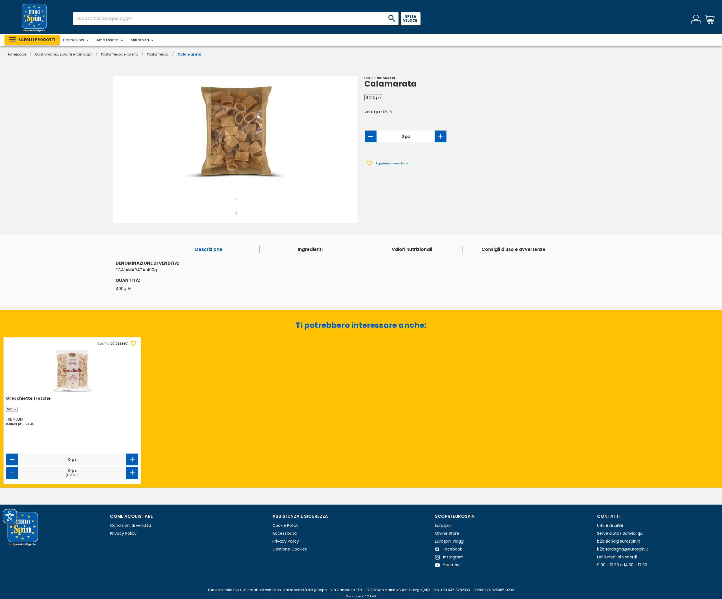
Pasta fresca (158, 54)
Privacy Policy (123, 533)
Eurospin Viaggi (449, 541)
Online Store (447, 533)
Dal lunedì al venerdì (617, 557)
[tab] (208, 249)
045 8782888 (610, 525)
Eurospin (443, 525)
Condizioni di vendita (130, 525)
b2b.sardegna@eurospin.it (622, 549)
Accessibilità (284, 533)
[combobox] (236, 18)
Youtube (451, 565)
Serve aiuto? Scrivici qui (620, 533)
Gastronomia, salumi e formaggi (63, 54)
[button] (76, 40)
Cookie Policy (285, 525)
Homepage (16, 54)
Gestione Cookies (289, 549)
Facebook (452, 549)
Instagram (452, 557)
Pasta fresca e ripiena (119, 54)
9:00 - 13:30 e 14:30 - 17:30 (622, 565)
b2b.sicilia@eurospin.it (618, 541)
